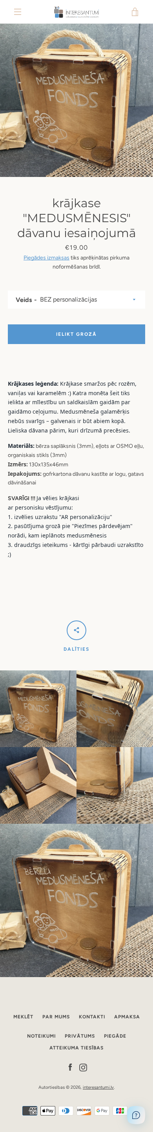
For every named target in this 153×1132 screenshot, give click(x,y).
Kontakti (92, 1017)
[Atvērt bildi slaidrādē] (76, 100)
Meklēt (23, 1017)
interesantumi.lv (98, 1087)
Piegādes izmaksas (46, 257)
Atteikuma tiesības (76, 1048)
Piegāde (115, 1036)
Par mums (56, 1017)
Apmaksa (127, 1017)
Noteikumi (41, 1036)
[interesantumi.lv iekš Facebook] (70, 1067)
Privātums (80, 1036)
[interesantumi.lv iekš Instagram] (83, 1067)
